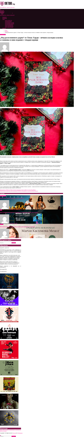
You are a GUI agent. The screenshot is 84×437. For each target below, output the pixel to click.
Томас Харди (40, 51)
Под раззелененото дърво (32, 51)
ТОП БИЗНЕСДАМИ (9, 22)
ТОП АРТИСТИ (8, 20)
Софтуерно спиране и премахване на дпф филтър (10, 429)
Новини (2, 34)
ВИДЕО (4, 28)
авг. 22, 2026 (18, 208)
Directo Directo (12, 208)
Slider (1, 195)
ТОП (3, 19)
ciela (25, 51)
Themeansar (20, 433)
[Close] (0, 435)
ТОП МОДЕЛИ (8, 21)
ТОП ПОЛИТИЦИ (9, 24)
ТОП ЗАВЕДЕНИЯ (9, 27)
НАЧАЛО (4, 17)
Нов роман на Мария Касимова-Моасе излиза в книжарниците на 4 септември (17, 226)
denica (10, 223)
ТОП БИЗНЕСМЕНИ (9, 23)
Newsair (14, 433)
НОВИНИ (4, 18)
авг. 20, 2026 (14, 223)
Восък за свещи (3, 430)
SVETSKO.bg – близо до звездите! (7, 7)
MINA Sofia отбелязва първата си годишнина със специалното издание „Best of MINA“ (19, 212)
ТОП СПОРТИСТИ (9, 26)
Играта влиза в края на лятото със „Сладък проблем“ (12, 198)
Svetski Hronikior (14, 51)
